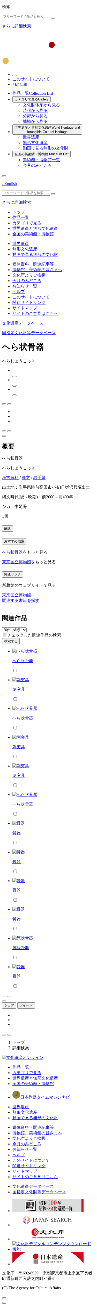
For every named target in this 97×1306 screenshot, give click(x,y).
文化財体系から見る (41, 105)
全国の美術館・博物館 (41, 154)
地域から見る (35, 121)
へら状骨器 (12, 552)
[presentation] (4, 635)
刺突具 (18, 689)
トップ (18, 212)
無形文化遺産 (35, 142)
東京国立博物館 (16, 562)
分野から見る (35, 116)
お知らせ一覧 (24, 286)
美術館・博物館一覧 (41, 160)
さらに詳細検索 (16, 26)
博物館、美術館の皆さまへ (37, 269)
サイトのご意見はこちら (35, 313)
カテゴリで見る (31, 99)
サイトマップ (24, 308)
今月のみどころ (37, 165)
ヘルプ (18, 291)
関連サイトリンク (29, 302)
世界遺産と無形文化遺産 (47, 129)
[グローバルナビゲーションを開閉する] (4, 176)
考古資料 (10, 477)
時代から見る (35, 110)
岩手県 (39, 477)
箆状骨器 (20, 947)
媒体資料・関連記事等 (33, 264)
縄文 (26, 477)
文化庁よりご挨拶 (29, 275)
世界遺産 (31, 137)
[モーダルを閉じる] (4, 1298)
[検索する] (53, 18)
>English (19, 84)
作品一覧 (32, 93)
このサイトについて (31, 79)
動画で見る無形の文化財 (45, 148)
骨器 (16, 833)
